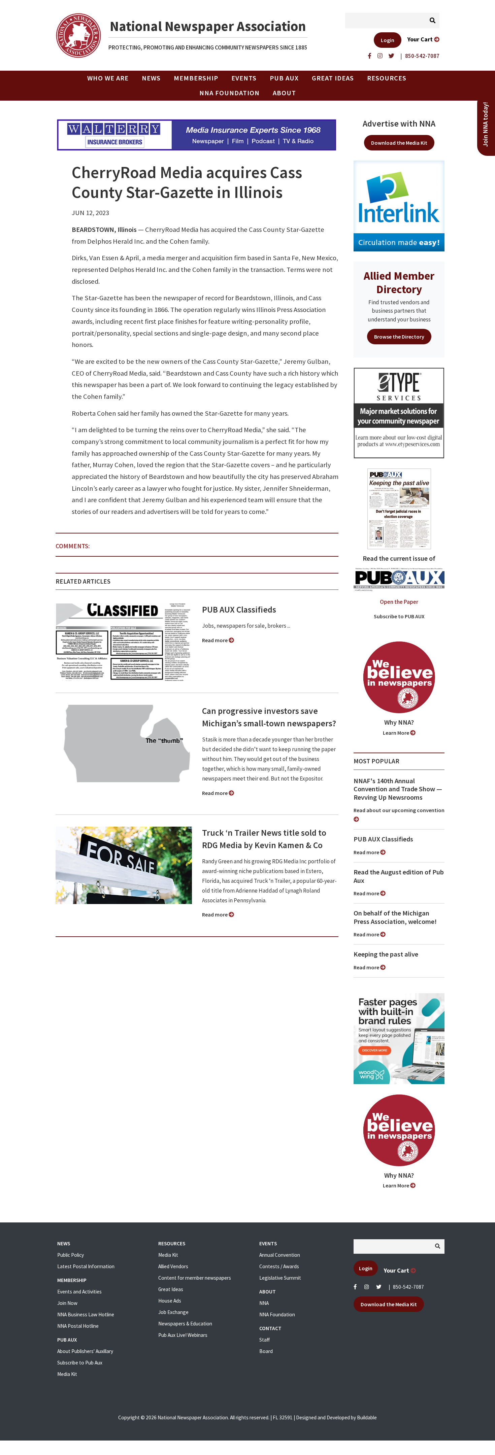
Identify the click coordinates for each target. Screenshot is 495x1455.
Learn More (396, 732)
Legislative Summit (280, 1278)
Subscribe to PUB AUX (399, 616)
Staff (264, 1340)
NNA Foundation (229, 93)
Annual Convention (279, 1255)
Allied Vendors (173, 1266)
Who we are (108, 78)
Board (266, 1351)
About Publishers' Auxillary (85, 1351)
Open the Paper (399, 601)
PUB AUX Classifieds (239, 609)
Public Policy (70, 1255)
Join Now (67, 1303)
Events (244, 78)
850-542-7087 (408, 1287)
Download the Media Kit (399, 142)
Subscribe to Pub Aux (79, 1362)
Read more (215, 640)
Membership (196, 78)
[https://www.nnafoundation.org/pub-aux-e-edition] (399, 508)
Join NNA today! (485, 124)
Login (387, 40)
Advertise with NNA (399, 123)
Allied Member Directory (399, 282)
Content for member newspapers (194, 1278)
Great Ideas (333, 78)
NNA (264, 1303)
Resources (386, 78)
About (284, 93)
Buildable (367, 1417)
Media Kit (67, 1374)
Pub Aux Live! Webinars (182, 1335)
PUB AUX (284, 78)
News (151, 78)
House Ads (169, 1300)
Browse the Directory (399, 336)
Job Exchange (173, 1312)
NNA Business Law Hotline (85, 1314)
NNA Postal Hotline (78, 1326)
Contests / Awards (279, 1266)
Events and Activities (79, 1291)
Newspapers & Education (185, 1323)
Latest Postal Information (85, 1266)
